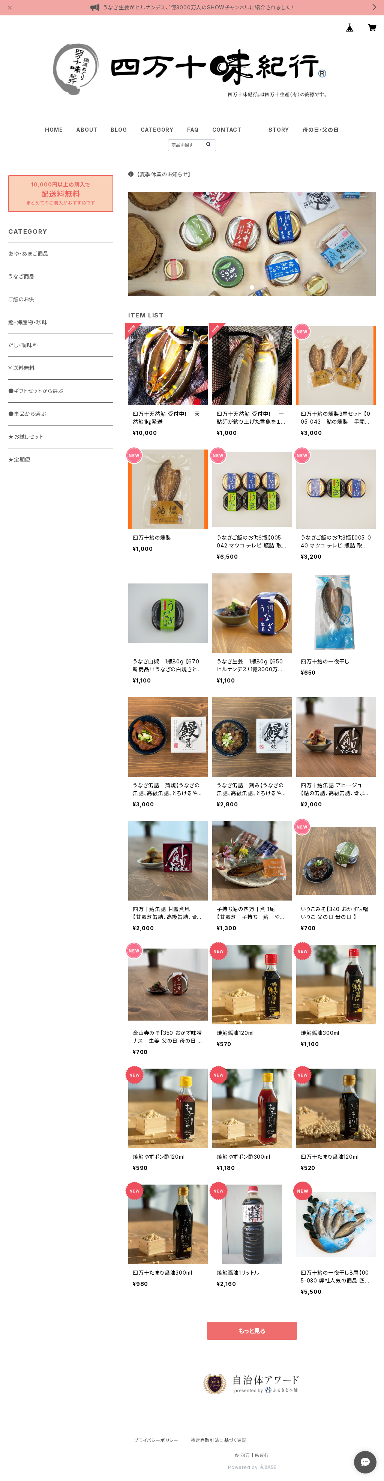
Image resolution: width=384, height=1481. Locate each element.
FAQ (192, 129)
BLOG (119, 129)
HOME (54, 129)
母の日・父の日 (321, 129)
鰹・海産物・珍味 (27, 322)
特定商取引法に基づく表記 (218, 1440)
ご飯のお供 (21, 299)
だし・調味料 (23, 345)
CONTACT (227, 129)
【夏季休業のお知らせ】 (164, 174)
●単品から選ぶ (27, 413)
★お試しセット (26, 436)
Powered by (244, 1467)
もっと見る (252, 1331)
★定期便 (19, 459)
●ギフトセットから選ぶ (35, 391)
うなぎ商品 (21, 276)
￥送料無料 (21, 368)
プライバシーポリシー (156, 1440)
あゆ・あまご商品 (28, 253)
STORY (278, 129)
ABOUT (86, 129)
